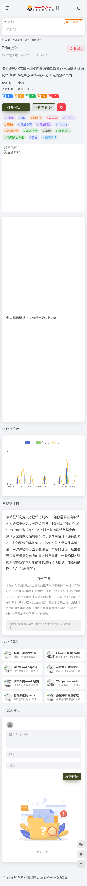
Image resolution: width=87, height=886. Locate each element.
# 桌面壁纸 (63, 131)
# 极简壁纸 (30, 131)
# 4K (22, 118)
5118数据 (53, 523)
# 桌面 (47, 131)
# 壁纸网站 (44, 124)
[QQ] (81, 854)
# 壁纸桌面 (25, 124)
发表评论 (71, 776)
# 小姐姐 (61, 124)
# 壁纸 (9, 124)
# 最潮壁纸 (11, 131)
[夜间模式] (81, 864)
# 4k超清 (35, 118)
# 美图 (33, 137)
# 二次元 (68, 118)
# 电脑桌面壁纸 (14, 137)
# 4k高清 (52, 118)
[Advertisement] (43, 267)
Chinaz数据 (20, 529)
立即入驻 (76, 22)
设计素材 (17, 39)
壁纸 (26, 39)
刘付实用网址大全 (34, 877)
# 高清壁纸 (49, 137)
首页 (7, 39)
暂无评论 (13, 710)
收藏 (78, 48)
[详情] (40, 654)
